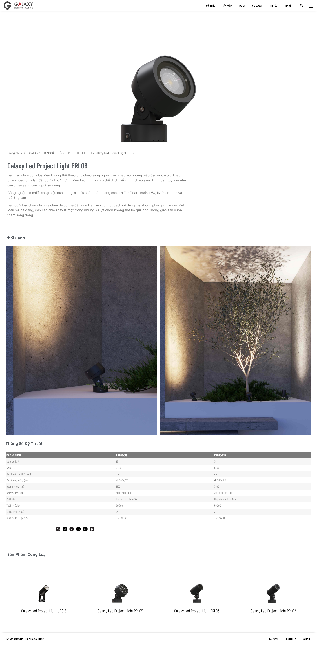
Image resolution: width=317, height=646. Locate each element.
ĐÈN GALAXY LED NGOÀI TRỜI (43, 153)
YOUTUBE (307, 639)
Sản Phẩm (227, 5)
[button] (301, 5)
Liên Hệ (288, 5)
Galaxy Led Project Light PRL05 (120, 610)
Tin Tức (273, 5)
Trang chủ (13, 153)
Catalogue (257, 5)
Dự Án (242, 5)
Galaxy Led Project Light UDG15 (43, 610)
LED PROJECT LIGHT (78, 153)
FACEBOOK (273, 639)
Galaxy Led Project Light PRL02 (273, 610)
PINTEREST (291, 639)
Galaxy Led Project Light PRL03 (197, 610)
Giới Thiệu (210, 5)
